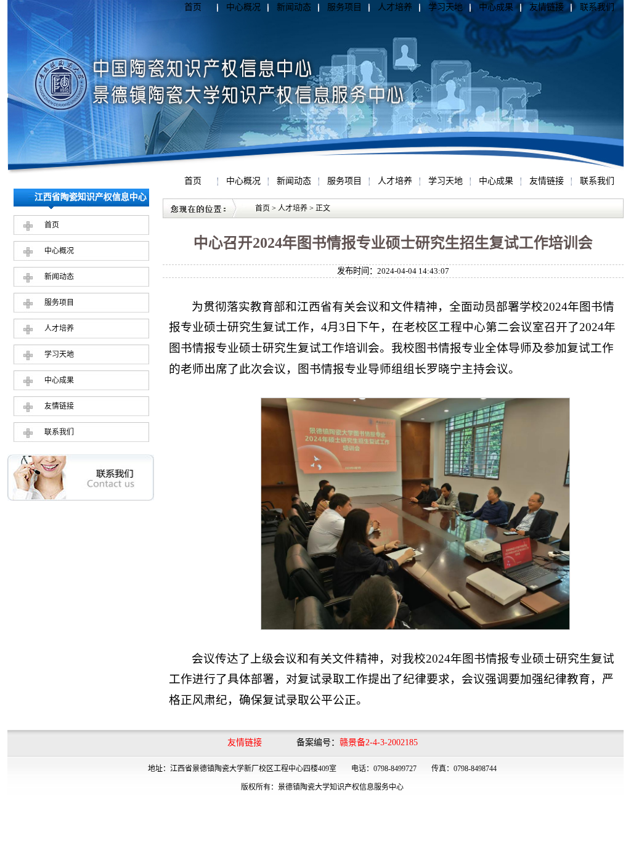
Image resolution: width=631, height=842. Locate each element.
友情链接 (546, 7)
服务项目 (344, 7)
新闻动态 (294, 7)
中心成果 (496, 7)
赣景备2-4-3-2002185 (379, 742)
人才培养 (395, 7)
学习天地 (445, 7)
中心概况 (243, 7)
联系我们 (597, 7)
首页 (193, 7)
